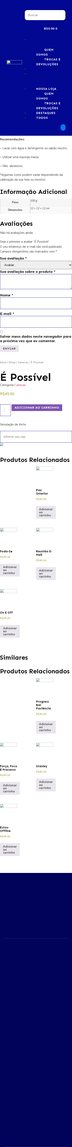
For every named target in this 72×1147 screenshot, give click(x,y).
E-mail (7, 314)
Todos (35, 74)
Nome (6, 295)
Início (3, 362)
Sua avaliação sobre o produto (27, 272)
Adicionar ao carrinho (37, 407)
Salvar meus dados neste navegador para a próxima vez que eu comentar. (35, 338)
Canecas (23, 362)
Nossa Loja (39, 39)
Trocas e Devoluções (48, 62)
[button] (45, 7)
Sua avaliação (13, 258)
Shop (12, 362)
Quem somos (45, 52)
